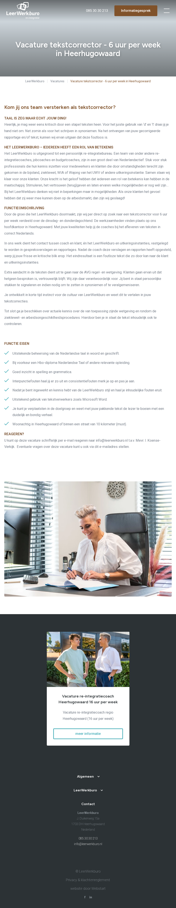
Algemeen (85, 776)
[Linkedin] (91, 897)
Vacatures (57, 81)
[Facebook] (84, 897)
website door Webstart (88, 889)
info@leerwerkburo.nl (88, 844)
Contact (88, 804)
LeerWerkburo (34, 81)
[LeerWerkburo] (22, 10)
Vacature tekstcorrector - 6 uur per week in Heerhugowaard (110, 81)
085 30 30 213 (88, 838)
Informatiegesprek (136, 11)
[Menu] (167, 10)
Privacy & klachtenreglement (88, 880)
